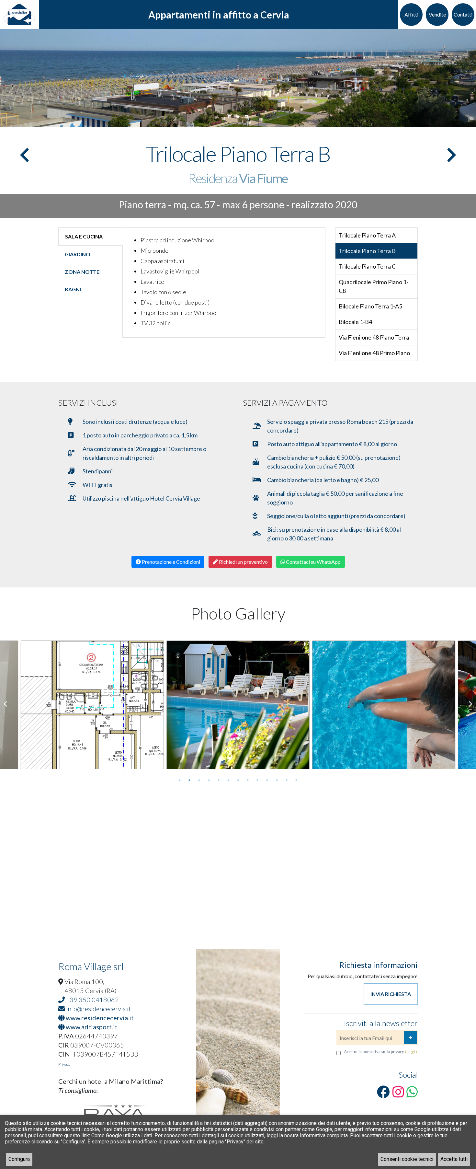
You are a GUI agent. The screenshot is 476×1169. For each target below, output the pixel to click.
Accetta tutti (454, 1159)
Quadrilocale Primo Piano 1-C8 (373, 286)
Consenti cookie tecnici (406, 1159)
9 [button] (257, 780)
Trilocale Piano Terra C (367, 266)
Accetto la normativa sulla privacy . (381, 1051)
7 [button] (238, 780)
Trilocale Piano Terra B (367, 250)
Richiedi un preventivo (243, 562)
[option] (92, 704)
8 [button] (247, 780)
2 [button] (189, 780)
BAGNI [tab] (73, 289)
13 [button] (296, 780)
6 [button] (228, 780)
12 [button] (286, 780)
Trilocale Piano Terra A (367, 235)
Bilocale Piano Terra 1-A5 (370, 306)
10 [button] (267, 780)
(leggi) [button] (411, 1051)
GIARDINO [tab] (77, 254)
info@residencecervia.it (98, 1009)
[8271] (410, 1037)
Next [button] (470, 703)
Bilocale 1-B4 (355, 321)
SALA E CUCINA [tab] (84, 236)
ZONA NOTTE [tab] (82, 272)
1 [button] (179, 780)
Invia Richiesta (390, 994)
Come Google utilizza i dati (121, 1135)
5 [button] (218, 780)
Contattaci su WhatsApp (313, 562)
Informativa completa (324, 1135)
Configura (19, 1159)
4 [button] (209, 780)
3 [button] (199, 780)
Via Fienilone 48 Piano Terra (374, 337)
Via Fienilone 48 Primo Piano (374, 352)
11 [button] (277, 780)
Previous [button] (5, 703)
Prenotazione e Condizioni (170, 562)
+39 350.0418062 (92, 999)
